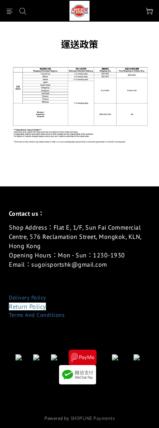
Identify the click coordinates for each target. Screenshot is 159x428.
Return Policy (27, 306)
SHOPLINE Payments (93, 418)
